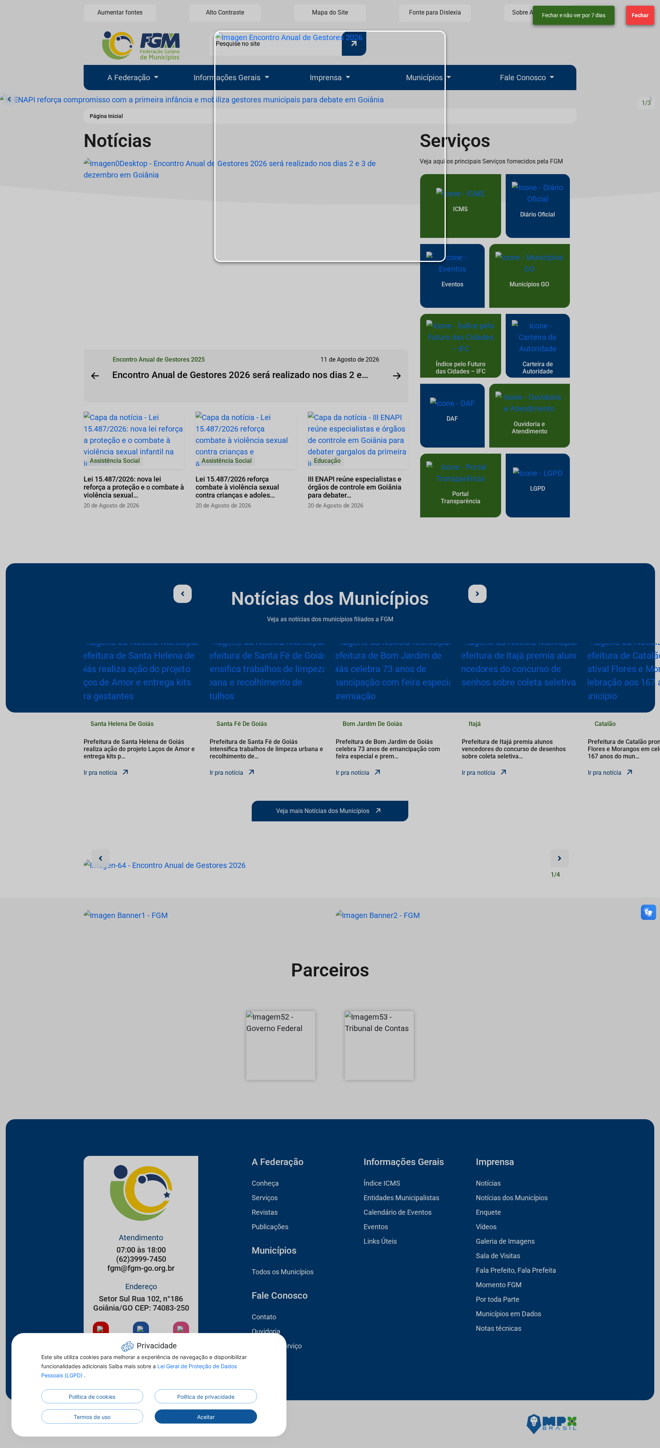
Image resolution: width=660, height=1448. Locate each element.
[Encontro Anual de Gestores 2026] (330, 146)
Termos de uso (92, 1417)
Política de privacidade (206, 1396)
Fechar (640, 15)
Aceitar (206, 1417)
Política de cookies (92, 1396)
